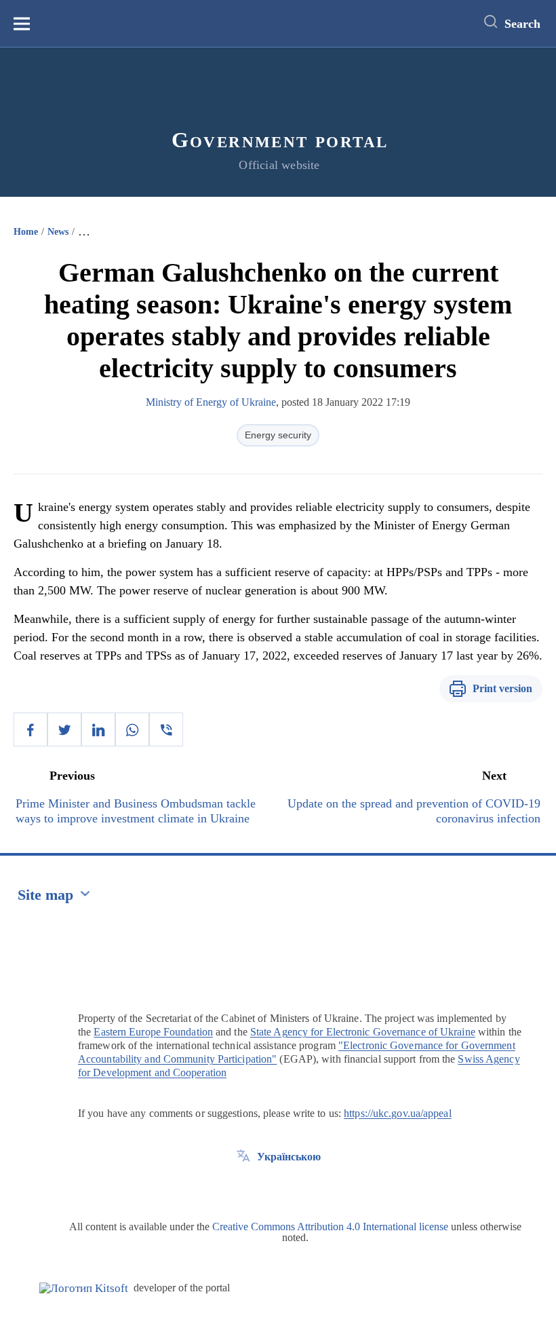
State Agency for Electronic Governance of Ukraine (362, 1032)
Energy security (278, 435)
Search (522, 24)
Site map (45, 894)
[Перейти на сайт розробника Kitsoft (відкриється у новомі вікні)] (84, 1288)
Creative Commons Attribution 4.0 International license (330, 1226)
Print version (502, 688)
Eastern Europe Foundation (153, 1032)
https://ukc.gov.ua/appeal (398, 1113)
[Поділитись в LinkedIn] (98, 729)
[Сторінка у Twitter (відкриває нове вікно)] (243, 1187)
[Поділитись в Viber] (166, 729)
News (57, 232)
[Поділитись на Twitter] (64, 729)
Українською (289, 1156)
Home (26, 232)
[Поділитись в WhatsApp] (132, 729)
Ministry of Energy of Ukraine (211, 402)
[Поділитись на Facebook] (30, 729)
